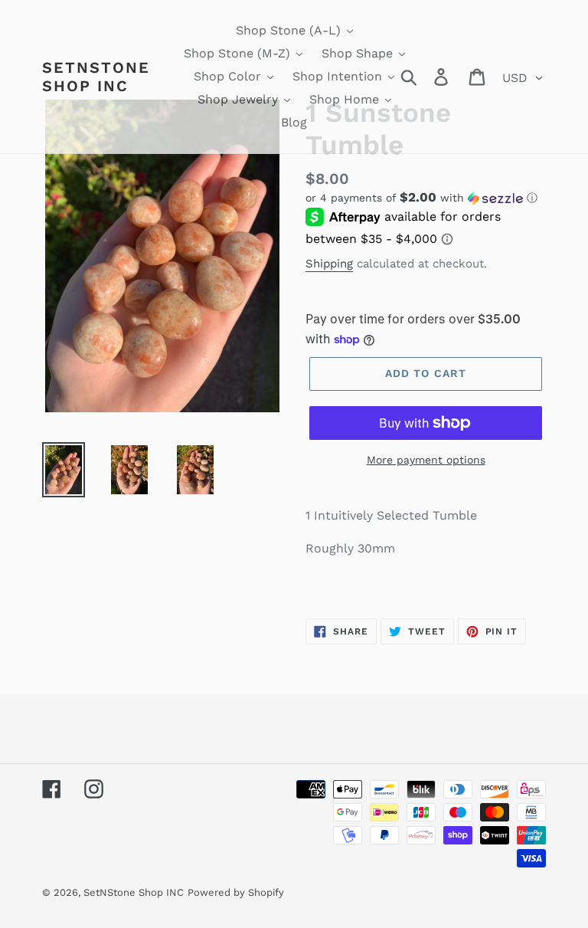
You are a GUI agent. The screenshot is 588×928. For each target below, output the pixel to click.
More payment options (426, 460)
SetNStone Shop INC (96, 76)
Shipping (329, 264)
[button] (425, 197)
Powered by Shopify (236, 892)
